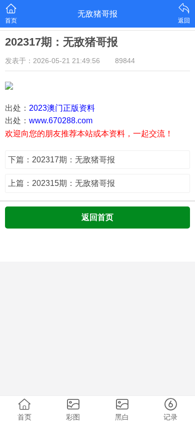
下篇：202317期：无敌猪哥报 (61, 159)
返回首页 (98, 217)
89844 (125, 61)
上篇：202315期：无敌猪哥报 (61, 183)
